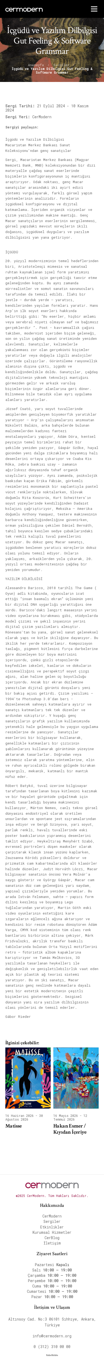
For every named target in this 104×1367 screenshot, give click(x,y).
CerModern (52, 1216)
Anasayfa (37, 65)
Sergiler (62, 65)
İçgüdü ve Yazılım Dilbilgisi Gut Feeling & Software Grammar (52, 70)
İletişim (52, 1243)
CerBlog (52, 1237)
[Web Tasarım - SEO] (52, 1356)
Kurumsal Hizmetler (52, 1232)
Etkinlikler (52, 1227)
